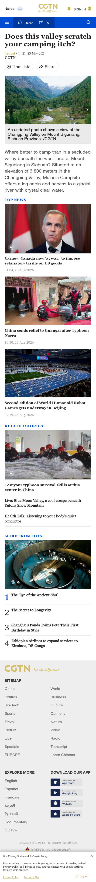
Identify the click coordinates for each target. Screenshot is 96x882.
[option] (48, 110)
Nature (56, 721)
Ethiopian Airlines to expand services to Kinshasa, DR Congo (44, 643)
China (10, 688)
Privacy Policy (11, 877)
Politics (11, 697)
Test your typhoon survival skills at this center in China (42, 487)
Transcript (59, 746)
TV (47, 23)
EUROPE (12, 754)
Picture (11, 729)
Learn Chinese (63, 754)
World (55, 688)
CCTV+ (11, 830)
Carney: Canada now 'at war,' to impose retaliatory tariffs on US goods (42, 260)
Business (58, 697)
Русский (11, 813)
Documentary (16, 822)
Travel (10, 721)
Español (11, 788)
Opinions (58, 713)
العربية (10, 805)
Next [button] (87, 110)
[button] (10, 247)
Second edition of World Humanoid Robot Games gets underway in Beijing (45, 405)
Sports (10, 713)
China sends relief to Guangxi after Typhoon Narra (47, 332)
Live (8, 738)
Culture (57, 705)
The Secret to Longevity (31, 610)
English (11, 780)
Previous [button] (9, 110)
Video (55, 729)
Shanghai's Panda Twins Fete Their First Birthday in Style (45, 627)
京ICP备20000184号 (64, 843)
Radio (29, 23)
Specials (12, 746)
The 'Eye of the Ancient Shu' (34, 595)
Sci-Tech (12, 705)
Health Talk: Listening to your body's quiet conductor (40, 518)
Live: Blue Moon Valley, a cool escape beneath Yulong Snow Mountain (43, 502)
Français (12, 797)
